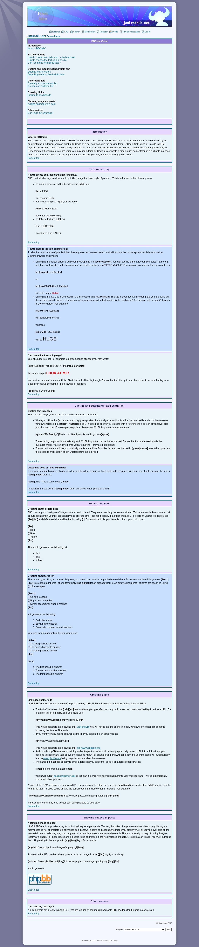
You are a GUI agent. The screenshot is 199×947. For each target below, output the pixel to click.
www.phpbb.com (52, 758)
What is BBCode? (37, 48)
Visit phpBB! (83, 727)
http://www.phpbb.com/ (88, 748)
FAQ (66, 32)
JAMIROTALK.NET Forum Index (43, 36)
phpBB (93, 940)
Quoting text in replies (39, 71)
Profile (115, 32)
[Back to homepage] (99, 25)
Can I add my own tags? (40, 113)
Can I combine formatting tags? (44, 62)
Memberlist (90, 32)
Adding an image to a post (41, 104)
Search (76, 32)
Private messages (131, 32)
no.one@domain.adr (64, 776)
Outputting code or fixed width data (46, 74)
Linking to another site (39, 95)
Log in (147, 32)
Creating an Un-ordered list (42, 83)
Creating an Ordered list (40, 86)
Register (104, 32)
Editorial (56, 32)
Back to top (33, 158)
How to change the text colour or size (47, 60)
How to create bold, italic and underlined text (51, 57)
